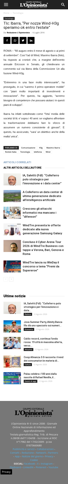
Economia (29, 329)
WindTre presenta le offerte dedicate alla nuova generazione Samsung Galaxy (42, 229)
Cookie (34, 460)
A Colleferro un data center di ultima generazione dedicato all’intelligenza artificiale (42, 196)
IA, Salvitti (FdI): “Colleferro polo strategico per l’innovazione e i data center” (42, 179)
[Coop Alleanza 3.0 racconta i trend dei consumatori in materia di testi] (12, 361)
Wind (48, 152)
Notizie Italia (10, 152)
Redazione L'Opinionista (18, 32)
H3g (41, 147)
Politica (28, 314)
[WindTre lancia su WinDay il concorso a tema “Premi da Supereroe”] (12, 266)
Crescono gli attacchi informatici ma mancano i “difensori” (39, 212)
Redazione (28, 452)
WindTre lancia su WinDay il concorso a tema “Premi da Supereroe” (41, 266)
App (17, 456)
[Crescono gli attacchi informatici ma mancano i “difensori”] (12, 213)
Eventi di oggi (30, 381)
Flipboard (15, 467)
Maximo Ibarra (53, 147)
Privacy (49, 456)
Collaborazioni (45, 449)
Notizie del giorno (32, 456)
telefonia (38, 152)
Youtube (53, 467)
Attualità (28, 349)
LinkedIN (28, 467)
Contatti (14, 452)
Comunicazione (28, 147)
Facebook (29, 463)
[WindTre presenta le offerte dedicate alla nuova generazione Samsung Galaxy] (12, 229)
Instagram (47, 463)
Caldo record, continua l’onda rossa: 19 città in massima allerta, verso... (43, 342)
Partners (53, 452)
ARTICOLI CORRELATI (17, 162)
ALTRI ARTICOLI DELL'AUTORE (22, 167)
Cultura (28, 364)
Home (6, 12)
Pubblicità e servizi (24, 449)
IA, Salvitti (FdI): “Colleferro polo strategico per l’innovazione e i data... (42, 307)
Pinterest (41, 467)
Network (41, 452)
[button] (63, 4)
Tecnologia (18, 12)
